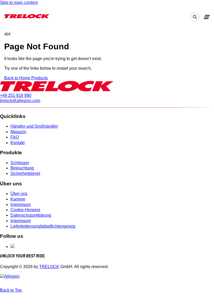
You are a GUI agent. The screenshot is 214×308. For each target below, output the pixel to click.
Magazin (18, 131)
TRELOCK (49, 266)
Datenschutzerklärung (30, 215)
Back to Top (11, 290)
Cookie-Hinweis (25, 210)
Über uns (18, 193)
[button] (207, 17)
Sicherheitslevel (25, 173)
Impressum (20, 204)
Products (39, 78)
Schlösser (19, 163)
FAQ (14, 137)
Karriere (17, 199)
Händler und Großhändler (34, 126)
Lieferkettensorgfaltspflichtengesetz (43, 226)
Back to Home (17, 78)
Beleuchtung (22, 168)
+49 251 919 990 (15, 95)
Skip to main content (19, 2)
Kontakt (17, 142)
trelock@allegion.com (20, 100)
